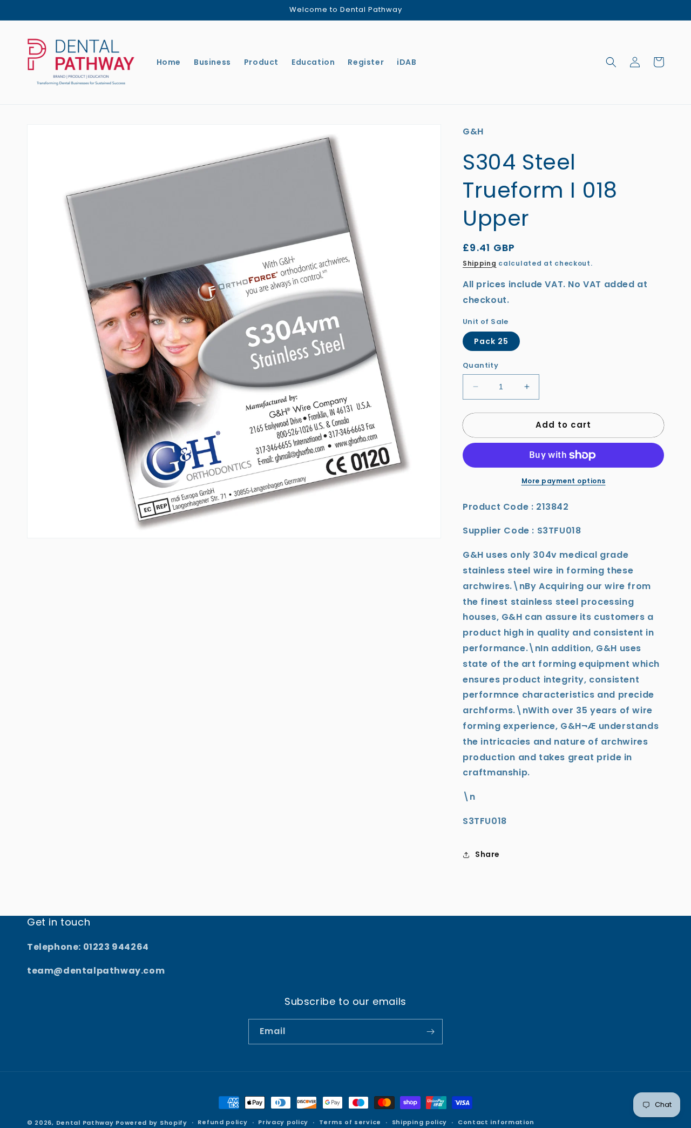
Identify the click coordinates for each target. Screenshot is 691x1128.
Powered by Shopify (151, 1122)
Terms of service (350, 1122)
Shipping (480, 263)
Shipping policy (420, 1122)
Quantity (480, 365)
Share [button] (487, 854)
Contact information (496, 1122)
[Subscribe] (430, 1031)
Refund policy (222, 1122)
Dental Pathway (85, 1122)
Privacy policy (283, 1122)
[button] (611, 62)
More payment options (563, 480)
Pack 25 (491, 341)
